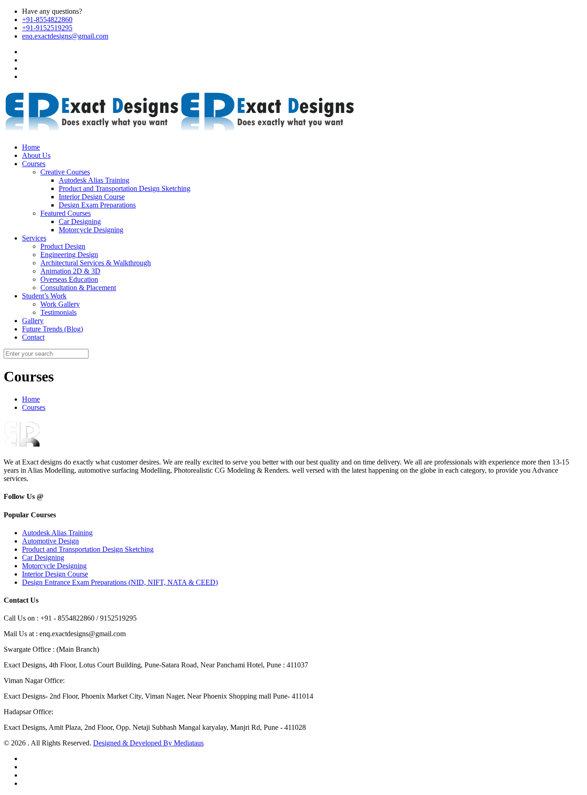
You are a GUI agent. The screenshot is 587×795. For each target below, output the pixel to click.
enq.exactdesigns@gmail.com (65, 36)
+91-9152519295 (47, 28)
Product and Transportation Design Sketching (88, 549)
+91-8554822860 (47, 19)
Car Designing (43, 557)
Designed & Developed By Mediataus (148, 743)
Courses (33, 407)
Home (31, 399)
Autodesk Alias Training (57, 533)
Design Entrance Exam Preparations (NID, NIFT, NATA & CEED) (120, 582)
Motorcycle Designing (54, 566)
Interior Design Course (55, 574)
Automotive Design (50, 541)
